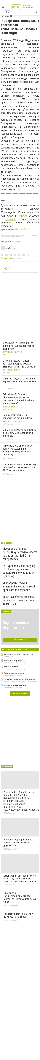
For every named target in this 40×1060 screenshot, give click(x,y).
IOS (16, 229)
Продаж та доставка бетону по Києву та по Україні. (18, 915)
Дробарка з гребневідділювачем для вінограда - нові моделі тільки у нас (19, 897)
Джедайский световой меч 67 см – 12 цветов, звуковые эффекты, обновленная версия (20, 878)
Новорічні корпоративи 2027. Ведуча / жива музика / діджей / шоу (19, 842)
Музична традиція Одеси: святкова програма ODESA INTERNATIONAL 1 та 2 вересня (19, 363)
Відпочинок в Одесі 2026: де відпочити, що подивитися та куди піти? (18, 345)
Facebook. (10, 219)
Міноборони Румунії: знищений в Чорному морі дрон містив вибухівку (19, 433)
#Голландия (16, 242)
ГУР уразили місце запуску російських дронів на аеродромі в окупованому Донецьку (17, 450)
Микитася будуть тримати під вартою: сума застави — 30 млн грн (20, 381)
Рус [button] (7, 12)
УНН (35, 54)
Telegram (22, 215)
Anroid (24, 229)
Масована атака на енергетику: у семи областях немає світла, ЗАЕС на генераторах (20, 467)
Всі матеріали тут (20, 640)
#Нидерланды (6, 242)
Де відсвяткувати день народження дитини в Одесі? (18, 417)
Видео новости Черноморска (16, 625)
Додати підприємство (20, 693)
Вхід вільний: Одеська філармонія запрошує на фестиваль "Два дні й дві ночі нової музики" (19, 399)
